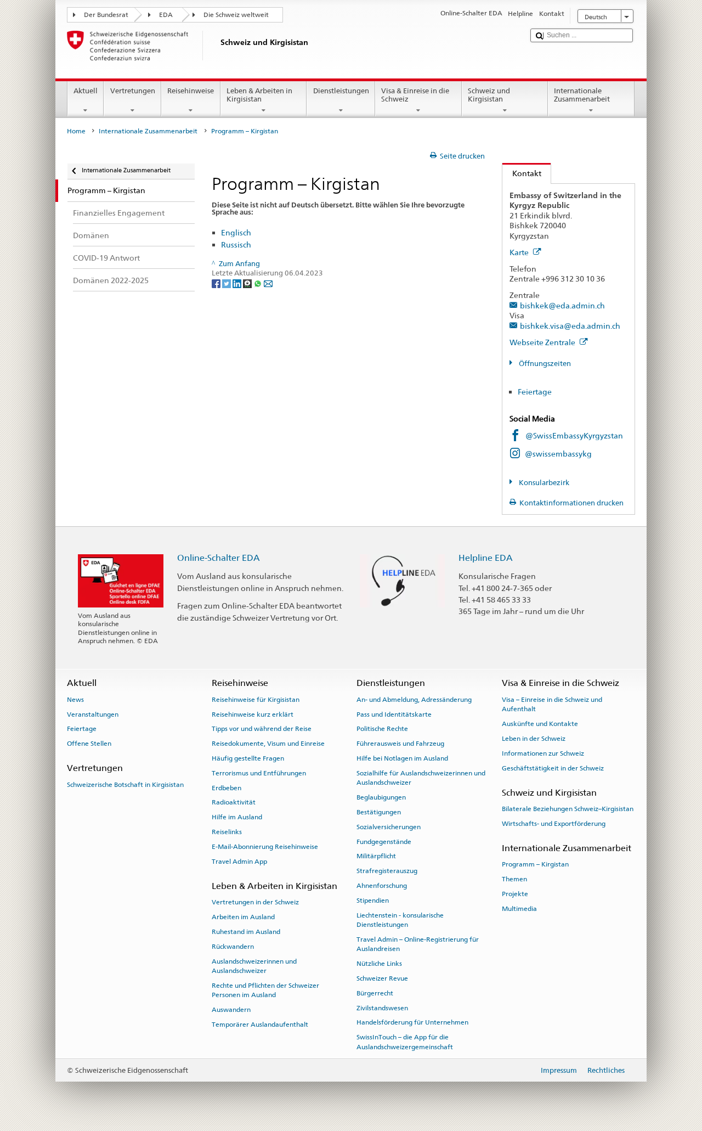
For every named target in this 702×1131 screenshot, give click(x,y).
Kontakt (521, 173)
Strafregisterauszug (386, 871)
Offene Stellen (89, 743)
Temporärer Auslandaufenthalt (260, 1024)
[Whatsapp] (258, 283)
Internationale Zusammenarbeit (582, 95)
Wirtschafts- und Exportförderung (553, 824)
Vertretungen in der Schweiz (255, 902)
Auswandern (231, 1010)
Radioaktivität (234, 802)
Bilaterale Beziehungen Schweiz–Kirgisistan (567, 809)
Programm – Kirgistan (535, 864)
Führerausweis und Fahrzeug (400, 743)
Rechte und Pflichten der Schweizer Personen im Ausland (265, 990)
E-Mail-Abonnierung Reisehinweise (265, 847)
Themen (514, 879)
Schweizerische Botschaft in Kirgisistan (125, 785)
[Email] (268, 283)
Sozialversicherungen (388, 827)
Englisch (236, 232)
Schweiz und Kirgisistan (489, 95)
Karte (519, 252)
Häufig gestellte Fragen (248, 758)
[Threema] (248, 283)
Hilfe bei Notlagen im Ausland (402, 758)
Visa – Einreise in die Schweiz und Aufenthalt (552, 704)
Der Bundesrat (106, 15)
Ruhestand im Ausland (246, 932)
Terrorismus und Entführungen (259, 773)
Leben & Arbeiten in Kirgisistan (259, 95)
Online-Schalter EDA (218, 558)
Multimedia (519, 909)
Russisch (236, 244)
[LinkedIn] (238, 283)
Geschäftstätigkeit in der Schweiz (553, 768)
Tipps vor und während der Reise (262, 729)
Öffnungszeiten (544, 363)
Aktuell (85, 91)
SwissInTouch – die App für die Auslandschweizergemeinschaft (404, 1041)
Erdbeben (226, 787)
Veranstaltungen (92, 714)
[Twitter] (227, 283)
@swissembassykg (558, 453)
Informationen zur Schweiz (543, 753)
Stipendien (372, 900)
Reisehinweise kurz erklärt (252, 714)
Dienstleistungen (341, 91)
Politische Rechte (382, 729)
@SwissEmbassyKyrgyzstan (574, 435)
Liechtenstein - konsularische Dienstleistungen (400, 919)
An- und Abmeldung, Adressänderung (414, 700)
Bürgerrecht (374, 993)
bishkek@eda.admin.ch (562, 305)
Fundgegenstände (383, 841)
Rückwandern (233, 946)
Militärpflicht (376, 856)
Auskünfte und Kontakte (540, 724)
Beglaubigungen (381, 797)
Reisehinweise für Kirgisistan (255, 700)
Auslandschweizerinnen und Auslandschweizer (254, 965)
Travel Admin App (239, 861)
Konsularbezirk (543, 483)
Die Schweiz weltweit (236, 15)
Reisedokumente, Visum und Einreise (268, 743)
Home (76, 131)
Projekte (515, 894)
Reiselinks (227, 832)
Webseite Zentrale (543, 342)
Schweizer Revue (382, 978)
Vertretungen (132, 91)
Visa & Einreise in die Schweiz (415, 95)
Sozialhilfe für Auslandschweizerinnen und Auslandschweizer (420, 777)
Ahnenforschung (381, 886)
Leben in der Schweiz (533, 738)
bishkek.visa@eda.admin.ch (570, 325)
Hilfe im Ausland (237, 817)
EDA (166, 15)
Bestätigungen (378, 812)
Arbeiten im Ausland (243, 917)
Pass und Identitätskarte (394, 714)
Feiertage (535, 391)
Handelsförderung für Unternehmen (412, 1022)
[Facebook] (217, 283)
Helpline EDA (485, 558)
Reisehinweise (190, 91)
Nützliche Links (379, 963)
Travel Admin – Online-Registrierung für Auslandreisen (417, 944)
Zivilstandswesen (382, 1007)
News (75, 700)
